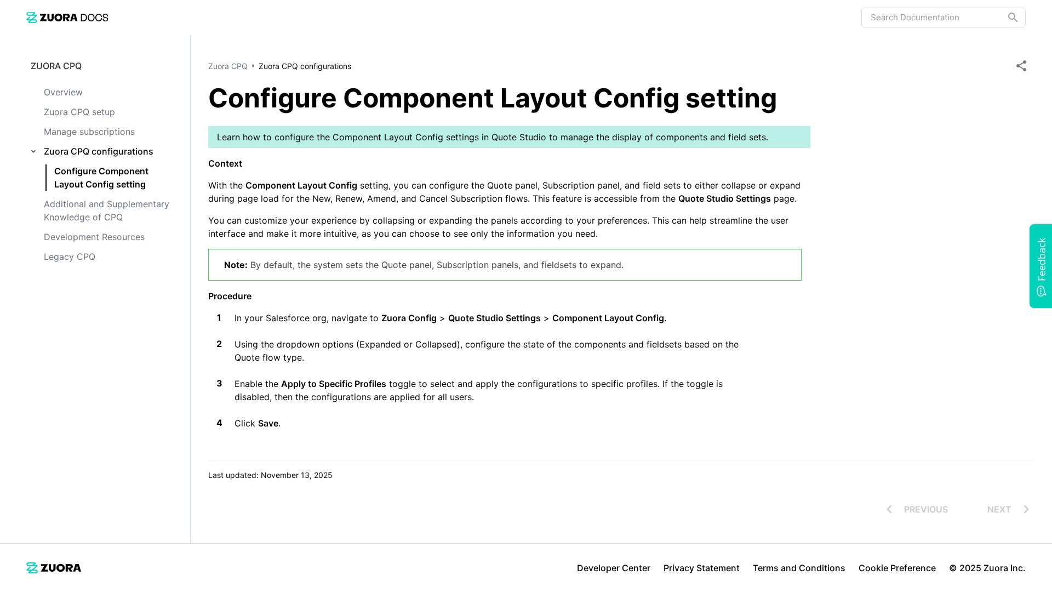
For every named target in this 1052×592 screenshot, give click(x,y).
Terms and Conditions (799, 567)
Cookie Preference (897, 567)
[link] (67, 17)
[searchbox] (1005, 17)
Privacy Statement (702, 567)
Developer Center (613, 567)
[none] (1021, 66)
